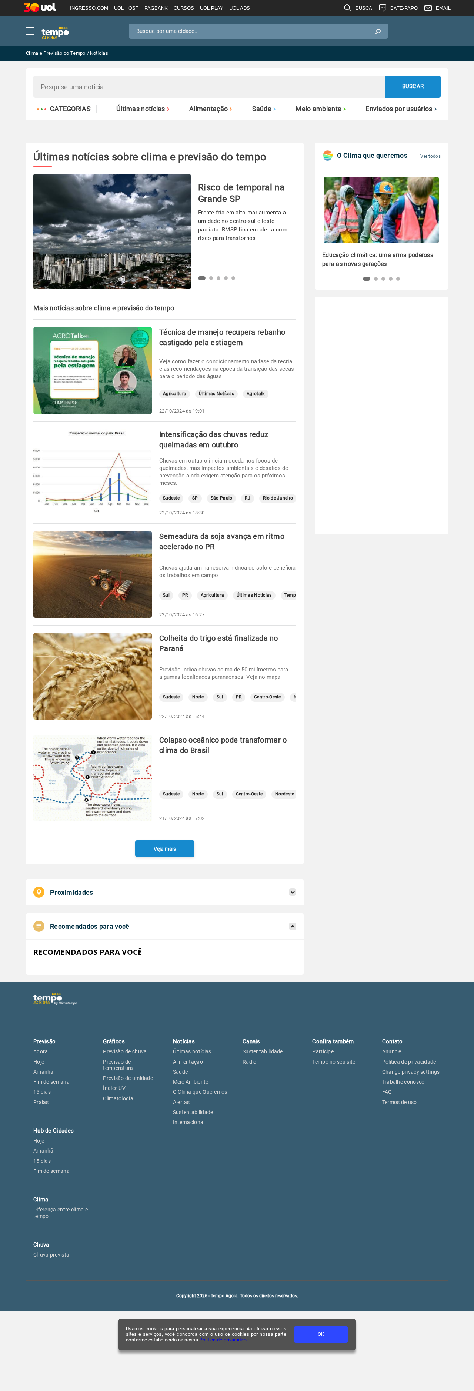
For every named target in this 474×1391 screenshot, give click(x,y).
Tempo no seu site (333, 1062)
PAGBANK (156, 8)
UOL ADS (239, 8)
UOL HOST (126, 8)
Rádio (250, 1062)
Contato (392, 1041)
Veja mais (165, 849)
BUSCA (364, 8)
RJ (247, 498)
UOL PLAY (211, 8)
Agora (40, 1051)
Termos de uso (399, 1102)
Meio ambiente (318, 109)
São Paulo (222, 498)
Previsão (44, 1041)
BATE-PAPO (404, 8)
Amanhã (43, 1072)
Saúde (262, 109)
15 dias (42, 1092)
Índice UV (114, 1088)
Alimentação (208, 109)
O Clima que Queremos (200, 1092)
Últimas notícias (140, 109)
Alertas (181, 1102)
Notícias (184, 1041)
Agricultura (174, 393)
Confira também (333, 1041)
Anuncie (391, 1051)
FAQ (387, 1092)
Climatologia (118, 1098)
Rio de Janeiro (278, 498)
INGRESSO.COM (89, 8)
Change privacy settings (411, 1072)
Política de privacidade (224, 1339)
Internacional (189, 1122)
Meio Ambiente (190, 1082)
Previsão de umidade (128, 1078)
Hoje (38, 1062)
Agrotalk (255, 393)
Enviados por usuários (398, 109)
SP (195, 498)
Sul (166, 595)
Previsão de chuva (125, 1051)
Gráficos (114, 1041)
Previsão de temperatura (118, 1065)
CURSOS (184, 8)
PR (185, 595)
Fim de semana (51, 1082)
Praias (41, 1102)
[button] (202, 278)
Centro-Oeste (267, 697)
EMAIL (443, 8)
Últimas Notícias (216, 393)
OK (321, 1334)
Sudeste (171, 498)
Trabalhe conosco (403, 1082)
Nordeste (284, 794)
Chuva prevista (51, 1255)
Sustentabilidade (193, 1112)
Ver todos (430, 156)
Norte (198, 697)
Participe (323, 1051)
